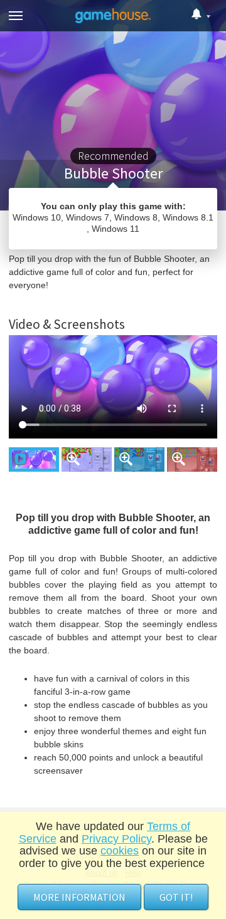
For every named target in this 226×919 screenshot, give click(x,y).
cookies (119, 850)
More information (79, 897)
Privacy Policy (116, 839)
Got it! (176, 897)
